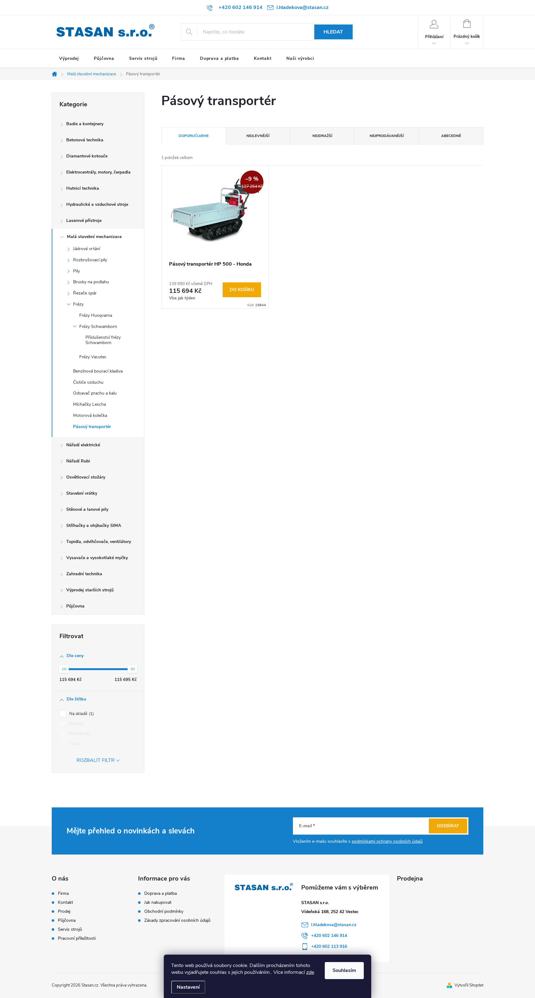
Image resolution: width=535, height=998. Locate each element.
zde (310, 972)
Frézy (78, 304)
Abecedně (451, 135)
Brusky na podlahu (91, 282)
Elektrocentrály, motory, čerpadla (98, 172)
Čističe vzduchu (88, 382)
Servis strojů (70, 929)
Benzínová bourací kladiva (98, 371)
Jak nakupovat (158, 902)
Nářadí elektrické (83, 445)
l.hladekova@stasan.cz (333, 925)
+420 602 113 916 (329, 946)
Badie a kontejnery (84, 124)
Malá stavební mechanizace (94, 237)
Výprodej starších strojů (90, 590)
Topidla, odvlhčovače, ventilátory (98, 542)
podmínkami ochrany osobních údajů (387, 841)
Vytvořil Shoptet (469, 985)
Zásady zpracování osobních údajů (177, 920)
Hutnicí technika (82, 188)
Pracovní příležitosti (77, 938)
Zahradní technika (84, 574)
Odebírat (448, 826)
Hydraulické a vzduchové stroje (97, 204)
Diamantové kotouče (86, 156)
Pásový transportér (92, 427)
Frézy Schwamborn (98, 326)
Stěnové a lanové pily (87, 509)
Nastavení (188, 987)
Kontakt (65, 902)
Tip (74, 743)
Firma (63, 893)
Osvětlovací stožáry (85, 477)
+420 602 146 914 (329, 935)
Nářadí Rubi (78, 461)
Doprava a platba (160, 893)
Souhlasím (344, 970)
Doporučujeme (194, 135)
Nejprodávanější (387, 135)
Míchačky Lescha (89, 404)
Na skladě (81, 714)
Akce (76, 723)
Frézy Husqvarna (95, 315)
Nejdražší (322, 135)
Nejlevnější (257, 135)
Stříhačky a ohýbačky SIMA (93, 525)
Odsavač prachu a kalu (95, 393)
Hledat (333, 32)
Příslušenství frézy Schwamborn (103, 340)
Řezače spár (85, 293)
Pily (76, 271)
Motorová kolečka (90, 415)
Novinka (79, 733)
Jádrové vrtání (86, 249)
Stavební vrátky (81, 493)
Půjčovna (75, 606)
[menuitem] (69, 58)
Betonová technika (84, 140)
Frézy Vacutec (93, 357)
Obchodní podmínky (163, 911)
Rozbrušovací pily (90, 260)
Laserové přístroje (84, 220)
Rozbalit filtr (95, 760)
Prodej (64, 911)
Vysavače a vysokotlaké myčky (97, 558)
